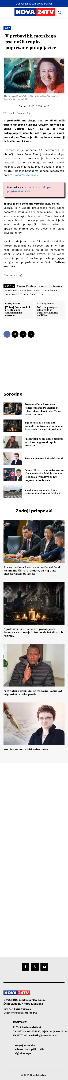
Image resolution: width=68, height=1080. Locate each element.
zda (41, 294)
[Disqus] (34, 810)
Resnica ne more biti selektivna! (44, 458)
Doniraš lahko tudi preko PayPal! (34, 3)
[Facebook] (6, 334)
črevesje (43, 286)
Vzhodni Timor (28, 294)
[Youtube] (44, 967)
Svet (7, 28)
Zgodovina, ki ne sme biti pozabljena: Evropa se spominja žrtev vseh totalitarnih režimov (44, 426)
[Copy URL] (31, 334)
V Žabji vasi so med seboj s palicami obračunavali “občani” (43, 491)
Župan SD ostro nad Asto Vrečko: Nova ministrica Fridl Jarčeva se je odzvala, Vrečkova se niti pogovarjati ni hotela (45, 475)
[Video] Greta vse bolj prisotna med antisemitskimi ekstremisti (18, 311)
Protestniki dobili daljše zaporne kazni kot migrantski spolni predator (44, 442)
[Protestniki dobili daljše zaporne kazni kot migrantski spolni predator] (12, 442)
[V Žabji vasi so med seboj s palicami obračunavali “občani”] (12, 491)
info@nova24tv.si (30, 1027)
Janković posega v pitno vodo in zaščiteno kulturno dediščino (47, 311)
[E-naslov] (23, 334)
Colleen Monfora (26, 286)
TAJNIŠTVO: (20, 1031)
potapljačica (50, 290)
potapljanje (11, 294)
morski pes (11, 290)
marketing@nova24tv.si (42, 1035)
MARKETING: (20, 1035)
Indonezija (56, 286)
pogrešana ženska (30, 290)
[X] (15, 334)
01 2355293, (34, 1031)
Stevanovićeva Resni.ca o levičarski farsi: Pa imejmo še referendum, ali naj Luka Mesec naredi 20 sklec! (43, 409)
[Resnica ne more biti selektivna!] (12, 458)
